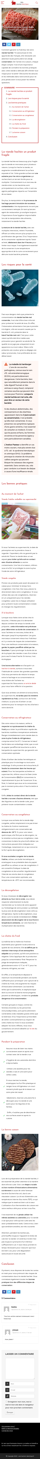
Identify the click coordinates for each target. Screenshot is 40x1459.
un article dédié (29, 683)
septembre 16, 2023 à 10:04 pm (21, 1309)
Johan (15, 1330)
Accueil (5, 10)
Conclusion (12, 136)
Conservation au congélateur (23, 115)
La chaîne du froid (19, 124)
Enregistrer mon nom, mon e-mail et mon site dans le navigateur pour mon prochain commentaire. (19, 1405)
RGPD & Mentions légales (10, 1428)
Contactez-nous (7, 1431)
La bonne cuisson (19, 132)
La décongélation (19, 120)
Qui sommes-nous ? (8, 1426)
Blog (10, 10)
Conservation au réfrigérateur (23, 111)
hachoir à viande (8, 668)
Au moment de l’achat (20, 107)
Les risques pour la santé (18, 98)
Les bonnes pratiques (17, 102)
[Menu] (2, 3)
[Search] (36, 3)
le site (32, 1029)
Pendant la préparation (21, 128)
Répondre (33, 1304)
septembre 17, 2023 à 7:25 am (22, 1332)
